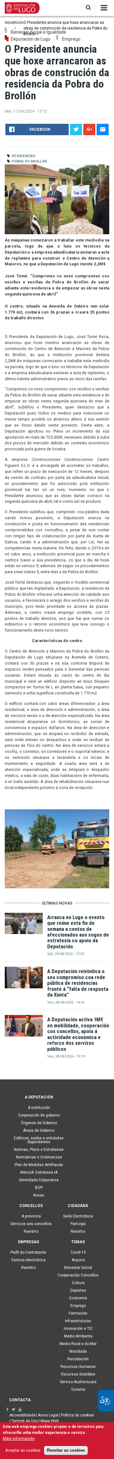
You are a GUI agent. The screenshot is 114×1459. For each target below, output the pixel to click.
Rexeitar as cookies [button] (66, 1450)
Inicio (9, 22)
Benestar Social (78, 1267)
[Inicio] (22, 7)
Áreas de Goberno (38, 1130)
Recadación (78, 1359)
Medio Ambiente (78, 1336)
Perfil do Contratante (28, 1252)
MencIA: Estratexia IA (39, 1172)
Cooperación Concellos (78, 1275)
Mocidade (78, 1351)
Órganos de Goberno (39, 1123)
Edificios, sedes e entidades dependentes (39, 1140)
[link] (7, 1409)
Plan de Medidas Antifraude (39, 1165)
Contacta (20, 1400)
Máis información (19, 1438)
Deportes (78, 1290)
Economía (78, 1298)
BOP (39, 1187)
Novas (38, 1195)
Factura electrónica (28, 1260)
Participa (78, 1224)
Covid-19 (78, 1252)
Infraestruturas (78, 1321)
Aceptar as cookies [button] (23, 1450)
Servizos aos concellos (31, 1224)
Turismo (78, 1389)
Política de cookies (77, 1415)
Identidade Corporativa (39, 1180)
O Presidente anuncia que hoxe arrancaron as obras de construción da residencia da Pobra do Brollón (65, 28)
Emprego (78, 1305)
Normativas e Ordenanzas (39, 1157)
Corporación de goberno (39, 1115)
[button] (88, 8)
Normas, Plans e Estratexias (39, 1149)
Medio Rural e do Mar (78, 1344)
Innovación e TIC (78, 1328)
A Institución (39, 1107)
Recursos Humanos (78, 1366)
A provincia (31, 1216)
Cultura (78, 1283)
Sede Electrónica (78, 1216)
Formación (78, 1313)
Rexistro (31, 1231)
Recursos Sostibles (78, 1374)
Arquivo (78, 1260)
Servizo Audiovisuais (78, 1382)
